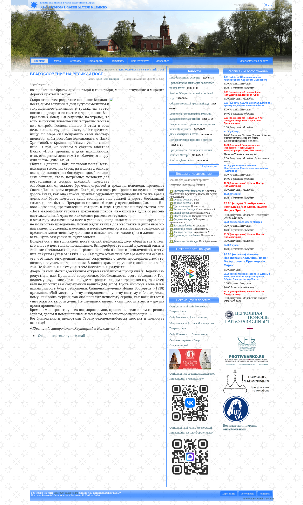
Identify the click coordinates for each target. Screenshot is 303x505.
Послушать (117, 61)
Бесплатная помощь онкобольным (240, 427)
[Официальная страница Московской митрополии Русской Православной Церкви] (190, 421)
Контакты (265, 493)
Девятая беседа (182, 229)
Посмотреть (95, 61)
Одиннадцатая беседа (187, 235)
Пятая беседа (181, 212)
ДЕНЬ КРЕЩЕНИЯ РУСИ (184, 134)
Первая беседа (182, 199)
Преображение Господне (185, 77)
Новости (110, 69)
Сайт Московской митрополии (188, 317)
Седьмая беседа (182, 219)
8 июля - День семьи (182, 160)
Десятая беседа (182, 232)
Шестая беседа (182, 216)
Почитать (74, 61)
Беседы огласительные (194, 173)
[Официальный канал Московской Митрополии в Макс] (190, 475)
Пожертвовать (140, 61)
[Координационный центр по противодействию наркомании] (246, 363)
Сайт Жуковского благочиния (188, 334)
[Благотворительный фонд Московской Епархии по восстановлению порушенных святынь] (190, 367)
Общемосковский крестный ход (189, 103)
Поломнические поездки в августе (190, 140)
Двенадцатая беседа (185, 241)
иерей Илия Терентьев (107, 78)
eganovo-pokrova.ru (66, 492)
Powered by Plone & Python (258, 498)
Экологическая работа (254, 61)
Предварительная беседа (188, 191)
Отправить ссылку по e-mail (61, 335)
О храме (56, 61)
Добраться (162, 61)
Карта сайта (228, 493)
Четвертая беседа (184, 209)
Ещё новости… (210, 166)
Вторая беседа (182, 203)
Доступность (247, 493)
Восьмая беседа (183, 225)
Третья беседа (181, 206)
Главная (39, 61)
